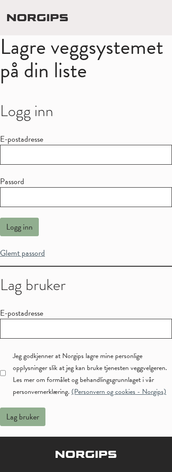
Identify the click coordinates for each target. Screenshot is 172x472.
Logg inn (19, 227)
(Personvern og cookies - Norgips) (118, 391)
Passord (12, 181)
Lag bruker (22, 417)
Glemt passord (22, 253)
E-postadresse (21, 139)
